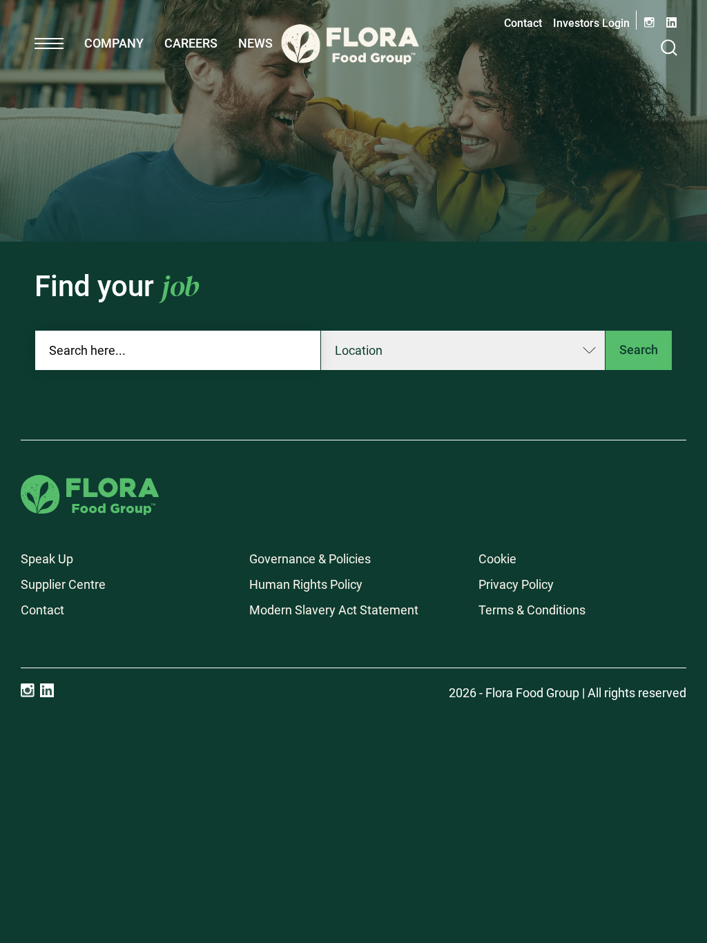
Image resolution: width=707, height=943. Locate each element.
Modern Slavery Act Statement (333, 610)
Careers (190, 43)
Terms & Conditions (531, 610)
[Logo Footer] (90, 484)
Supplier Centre (63, 584)
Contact (523, 23)
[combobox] (177, 350)
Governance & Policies (310, 559)
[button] (49, 43)
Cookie (497, 559)
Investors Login (591, 23)
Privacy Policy (516, 584)
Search (638, 349)
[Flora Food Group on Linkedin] (47, 690)
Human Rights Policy (305, 584)
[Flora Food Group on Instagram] (28, 690)
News (255, 43)
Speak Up (47, 559)
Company (114, 43)
